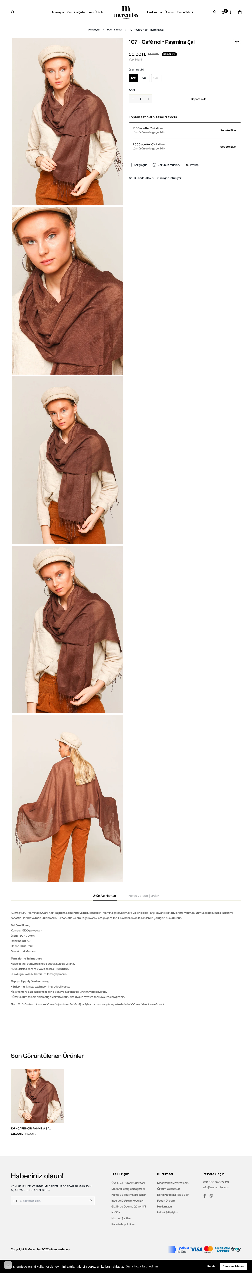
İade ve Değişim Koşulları (127, 1200)
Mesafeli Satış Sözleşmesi (128, 1189)
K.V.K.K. (116, 1212)
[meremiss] (126, 12)
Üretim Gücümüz (168, 1189)
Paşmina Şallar (76, 12)
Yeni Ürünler (97, 12)
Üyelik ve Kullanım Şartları (128, 1183)
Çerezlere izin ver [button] (233, 1266)
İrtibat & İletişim (167, 1212)
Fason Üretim (166, 1200)
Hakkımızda (154, 12)
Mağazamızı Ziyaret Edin (173, 1183)
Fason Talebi (185, 12)
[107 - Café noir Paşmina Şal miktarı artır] (148, 99)
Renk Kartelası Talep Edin (173, 1194)
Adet (132, 90)
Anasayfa (58, 12)
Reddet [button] (211, 1266)
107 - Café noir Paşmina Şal (31, 1128)
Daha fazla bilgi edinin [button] (141, 1266)
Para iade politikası (123, 1224)
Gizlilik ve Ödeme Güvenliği (128, 1206)
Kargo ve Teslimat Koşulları (128, 1194)
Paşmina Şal (114, 29)
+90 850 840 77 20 (216, 1182)
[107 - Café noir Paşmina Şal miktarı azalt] (133, 99)
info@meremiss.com (216, 1187)
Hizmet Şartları (121, 1218)
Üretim (169, 12)
